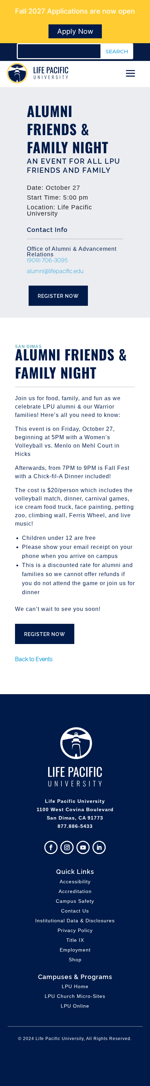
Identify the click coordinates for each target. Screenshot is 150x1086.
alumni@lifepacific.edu (55, 270)
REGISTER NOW (58, 295)
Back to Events (34, 658)
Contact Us (75, 911)
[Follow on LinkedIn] (99, 847)
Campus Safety (75, 901)
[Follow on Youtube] (83, 847)
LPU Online (75, 1006)
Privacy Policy (75, 930)
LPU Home (75, 986)
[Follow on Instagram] (67, 847)
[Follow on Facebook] (51, 847)
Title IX (75, 940)
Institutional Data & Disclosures (75, 920)
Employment (75, 950)
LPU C (75, 996)
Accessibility (75, 881)
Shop (75, 959)
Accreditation (75, 891)
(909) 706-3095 (47, 260)
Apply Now (75, 31)
